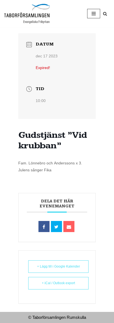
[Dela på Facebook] (44, 226)
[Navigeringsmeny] (93, 13)
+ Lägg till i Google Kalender (58, 266)
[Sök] (105, 14)
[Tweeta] (56, 226)
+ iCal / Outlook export (58, 283)
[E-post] (68, 226)
